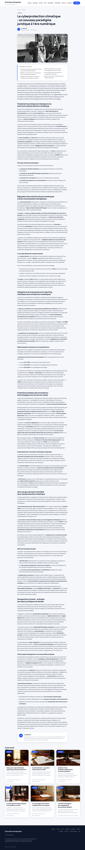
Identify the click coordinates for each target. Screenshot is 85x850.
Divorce (64, 3)
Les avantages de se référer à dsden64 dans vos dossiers (41, 804)
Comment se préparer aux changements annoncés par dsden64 (65, 805)
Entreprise (50, 3)
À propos (69, 3)
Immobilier (57, 3)
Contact (77, 3)
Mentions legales (73, 831)
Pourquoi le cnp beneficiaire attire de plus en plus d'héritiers (16, 768)
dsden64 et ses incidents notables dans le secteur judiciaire (65, 769)
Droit (45, 3)
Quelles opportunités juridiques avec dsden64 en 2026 (16, 804)
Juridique (35, 3)
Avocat (40, 3)
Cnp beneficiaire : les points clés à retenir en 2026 (41, 768)
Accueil (29, 3)
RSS (79, 831)
